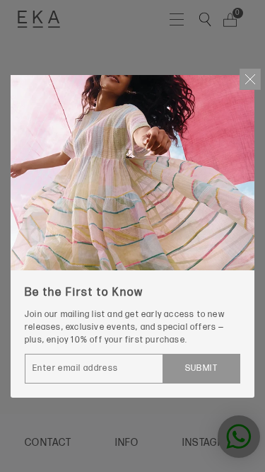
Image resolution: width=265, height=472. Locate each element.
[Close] (250, 79)
